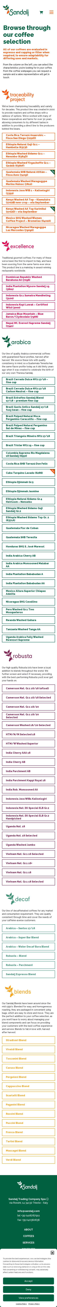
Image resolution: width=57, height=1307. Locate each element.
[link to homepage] (16, 10)
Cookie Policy (21, 1304)
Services (28, 1242)
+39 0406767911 (30, 1215)
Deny (28, 1289)
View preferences (28, 1298)
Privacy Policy (34, 1304)
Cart (41, 10)
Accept (28, 1281)
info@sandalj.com (28, 1211)
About (28, 1229)
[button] (52, 1252)
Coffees (28, 1236)
